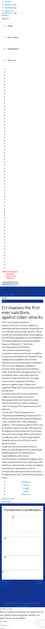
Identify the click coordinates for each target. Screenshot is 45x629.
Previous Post (8, 498)
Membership (11, 7)
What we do (10, 4)
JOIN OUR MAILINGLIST (9, 282)
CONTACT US (6, 284)
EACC (12, 295)
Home (8, 1)
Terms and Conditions (30, 603)
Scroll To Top (6, 608)
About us (9, 10)
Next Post (6, 501)
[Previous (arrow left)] (1, 628)
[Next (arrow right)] (3, 628)
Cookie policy (22, 606)
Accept (3, 621)
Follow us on (8, 13)
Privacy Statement (12, 603)
